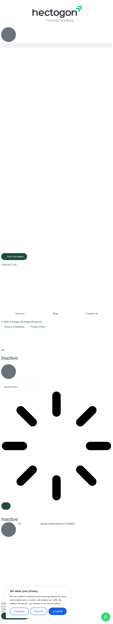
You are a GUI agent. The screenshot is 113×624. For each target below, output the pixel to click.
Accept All (57, 611)
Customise (19, 611)
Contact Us (92, 313)
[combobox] (19, 387)
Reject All (38, 611)
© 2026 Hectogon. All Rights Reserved (21, 322)
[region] (38, 602)
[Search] (6, 506)
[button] (56, 45)
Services (19, 313)
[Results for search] (56, 446)
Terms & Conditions (14, 327)
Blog (55, 313)
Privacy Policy (37, 327)
